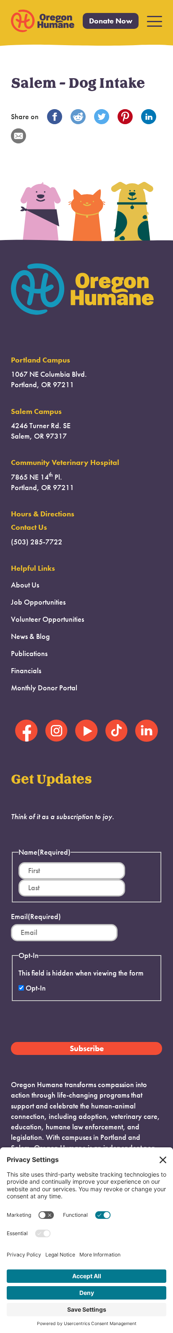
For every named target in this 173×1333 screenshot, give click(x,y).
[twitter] (101, 116)
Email (36, 916)
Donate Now (110, 21)
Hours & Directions (42, 513)
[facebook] (54, 116)
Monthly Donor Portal (44, 687)
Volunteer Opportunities (47, 619)
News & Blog (30, 636)
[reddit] (78, 116)
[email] (18, 135)
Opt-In (36, 988)
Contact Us (29, 527)
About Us (25, 585)
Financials (26, 670)
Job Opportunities (38, 602)
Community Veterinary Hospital (65, 462)
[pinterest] (125, 116)
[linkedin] (148, 116)
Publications (29, 653)
